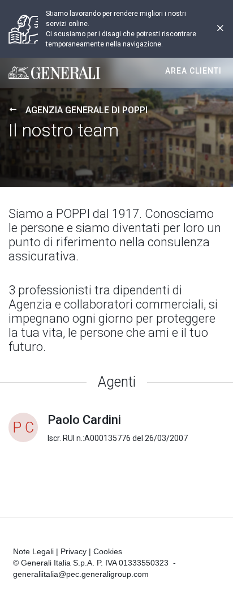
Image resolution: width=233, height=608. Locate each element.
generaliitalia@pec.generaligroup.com (81, 574)
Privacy (74, 551)
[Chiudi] (220, 29)
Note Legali (33, 551)
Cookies (107, 551)
